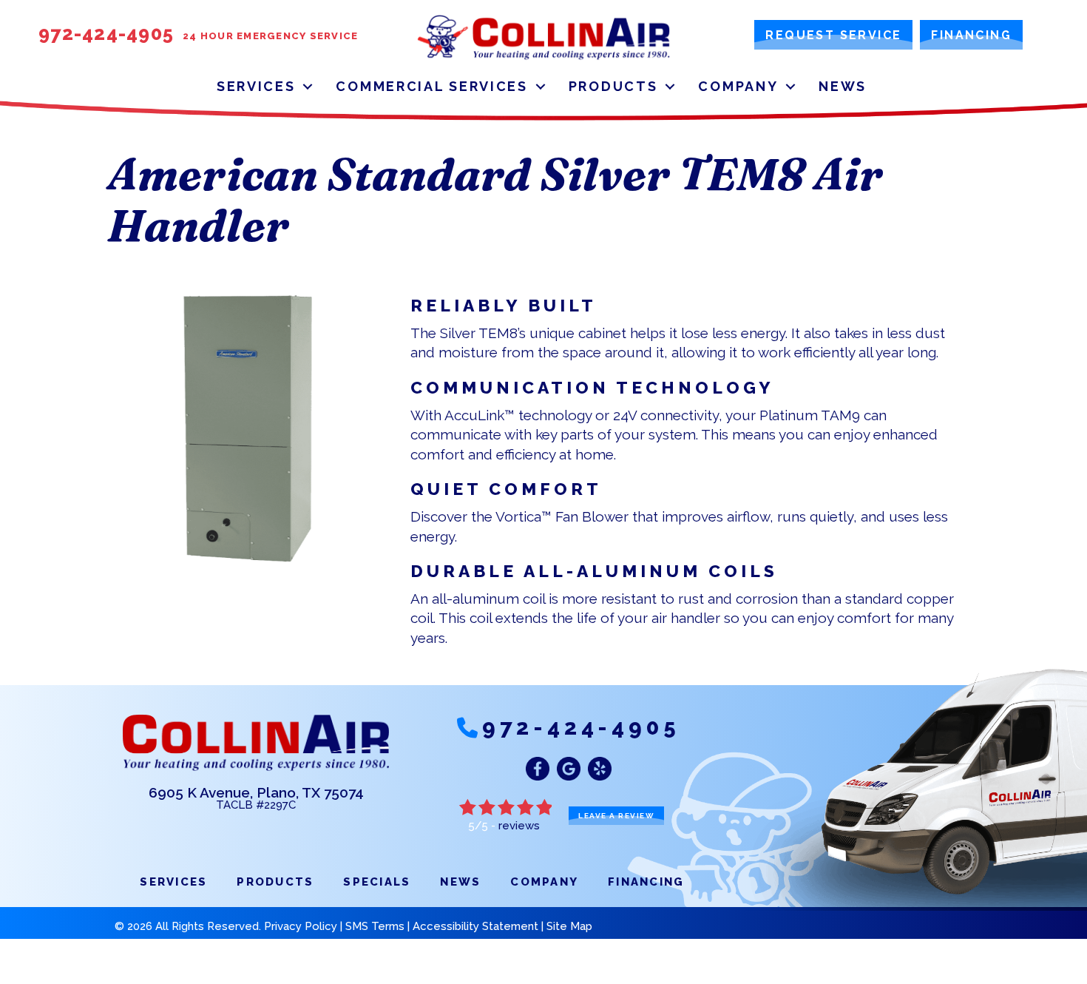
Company (738, 86)
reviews (519, 825)
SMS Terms (374, 926)
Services (256, 86)
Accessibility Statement (475, 926)
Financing (646, 882)
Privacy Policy (300, 926)
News (843, 86)
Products (613, 86)
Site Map (569, 926)
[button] (307, 86)
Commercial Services (431, 86)
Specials (376, 882)
